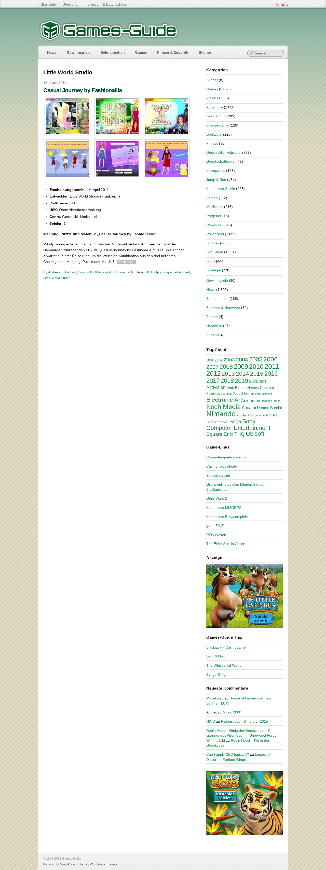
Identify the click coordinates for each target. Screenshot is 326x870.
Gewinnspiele (78, 52)
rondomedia (261, 415)
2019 (241, 380)
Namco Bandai (269, 408)
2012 (213, 373)
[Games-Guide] (108, 39)
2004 (242, 359)
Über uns (69, 4)
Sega (235, 421)
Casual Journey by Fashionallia (82, 90)
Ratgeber (213, 216)
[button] (67, 116)
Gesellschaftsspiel (220, 161)
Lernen (212, 198)
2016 (271, 373)
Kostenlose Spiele (220, 189)
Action (211, 98)
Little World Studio (56, 278)
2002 (218, 360)
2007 (212, 367)
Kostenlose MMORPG (224, 508)
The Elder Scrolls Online (225, 544)
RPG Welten (216, 535)
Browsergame (217, 125)
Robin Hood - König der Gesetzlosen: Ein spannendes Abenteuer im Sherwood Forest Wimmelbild (241, 735)
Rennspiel (214, 225)
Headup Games (270, 400)
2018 (227, 380)
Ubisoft (255, 433)
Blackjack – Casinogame (226, 647)
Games (141, 52)
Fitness (212, 143)
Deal (229, 393)
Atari (230, 388)
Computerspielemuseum (226, 457)
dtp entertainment (261, 393)
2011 (148, 272)
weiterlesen (126, 262)
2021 (262, 382)
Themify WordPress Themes (97, 864)
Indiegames (215, 171)
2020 (253, 381)
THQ (239, 434)
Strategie (213, 270)
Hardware (214, 326)
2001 (209, 360)
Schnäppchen (113, 52)
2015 (256, 373)
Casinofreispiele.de (221, 466)
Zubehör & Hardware (223, 308)
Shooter (212, 243)
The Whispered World (223, 665)
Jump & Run (216, 180)
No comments (123, 272)
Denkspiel (214, 134)
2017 (213, 380)
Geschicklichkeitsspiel (94, 272)
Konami (249, 407)
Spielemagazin (218, 475)
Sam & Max (215, 656)
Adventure (214, 107)
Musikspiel (214, 207)
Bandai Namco (247, 388)
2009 (241, 366)
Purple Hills (245, 415)
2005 (255, 359)
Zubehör (213, 335)
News (52, 52)
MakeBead (215, 698)
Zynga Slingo (216, 674)
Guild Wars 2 (216, 498)
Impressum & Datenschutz (105, 4)
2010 (256, 366)
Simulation (214, 252)
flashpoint (253, 400)
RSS (284, 5)
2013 (228, 373)
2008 (226, 366)
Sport (210, 261)
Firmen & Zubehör (172, 52)
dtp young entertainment (172, 272)
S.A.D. (274, 415)
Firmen (212, 317)
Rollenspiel (215, 234)
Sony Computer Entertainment (238, 424)
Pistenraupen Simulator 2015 (244, 721)
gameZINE (215, 526)
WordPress (68, 864)
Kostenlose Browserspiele (227, 517)
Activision (216, 387)
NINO (210, 721)
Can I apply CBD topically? (227, 754)
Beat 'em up (216, 116)
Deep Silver (241, 394)
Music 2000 (232, 712)
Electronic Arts (225, 399)
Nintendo (221, 414)
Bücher (205, 52)
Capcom (267, 388)
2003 (229, 359)
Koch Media (223, 406)
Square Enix (219, 434)
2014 (242, 373)
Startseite (48, 4)
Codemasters (215, 394)
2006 (270, 359)
